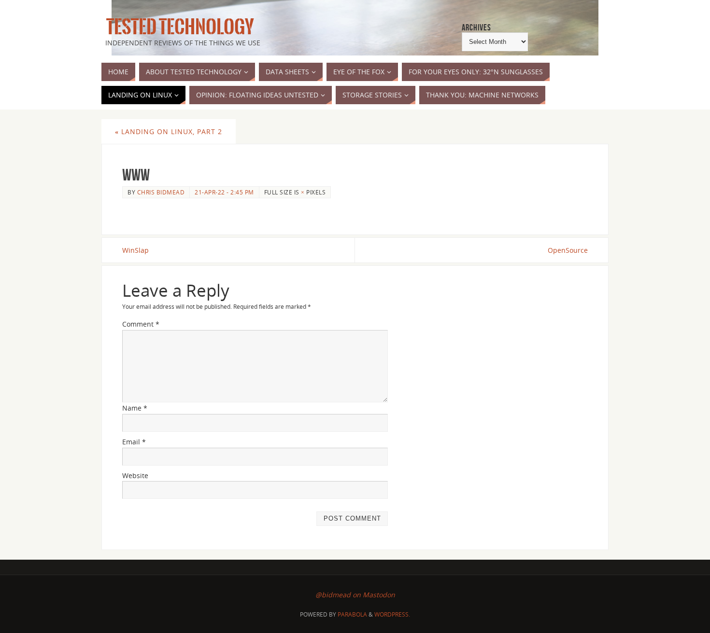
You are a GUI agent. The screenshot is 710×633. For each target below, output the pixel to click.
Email (134, 441)
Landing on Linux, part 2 (168, 131)
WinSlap (135, 250)
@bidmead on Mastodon (355, 594)
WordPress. (392, 614)
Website (135, 475)
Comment (140, 324)
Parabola (352, 614)
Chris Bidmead (161, 192)
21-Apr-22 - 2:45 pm (224, 192)
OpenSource (568, 250)
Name (134, 408)
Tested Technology (177, 27)
